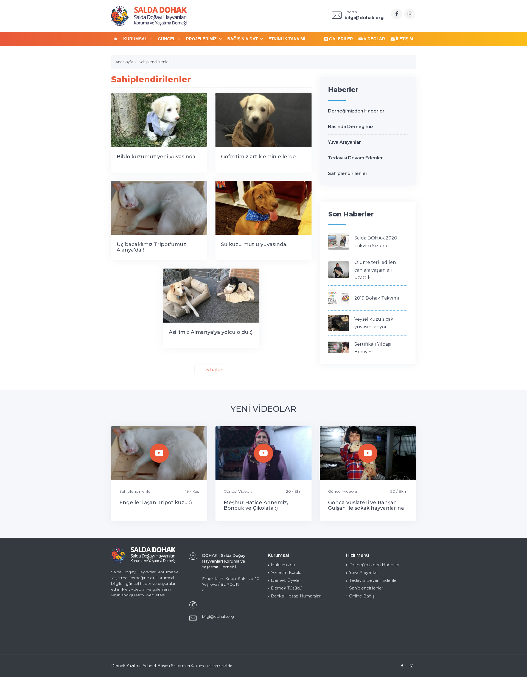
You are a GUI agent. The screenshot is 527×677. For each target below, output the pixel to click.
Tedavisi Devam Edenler (355, 157)
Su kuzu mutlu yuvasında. (254, 244)
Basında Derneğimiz (351, 126)
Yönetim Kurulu (286, 572)
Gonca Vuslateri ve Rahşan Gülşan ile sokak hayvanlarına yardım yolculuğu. (366, 508)
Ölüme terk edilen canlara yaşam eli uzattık (375, 270)
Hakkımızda (283, 564)
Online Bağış (361, 596)
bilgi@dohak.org (218, 616)
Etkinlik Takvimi (286, 38)
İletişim (404, 38)
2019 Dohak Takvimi (376, 298)
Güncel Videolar (239, 491)
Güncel (167, 38)
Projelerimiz (202, 38)
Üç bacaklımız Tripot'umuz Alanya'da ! (151, 247)
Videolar (374, 38)
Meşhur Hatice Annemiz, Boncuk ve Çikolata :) (256, 505)
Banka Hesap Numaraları (296, 596)
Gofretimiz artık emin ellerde (258, 157)
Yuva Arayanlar (344, 142)
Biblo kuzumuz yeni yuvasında (156, 157)
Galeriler (340, 38)
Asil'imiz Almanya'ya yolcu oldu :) (211, 332)
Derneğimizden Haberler (356, 111)
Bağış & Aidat (243, 38)
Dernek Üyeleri (286, 580)
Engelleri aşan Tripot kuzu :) (155, 503)
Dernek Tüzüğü (286, 588)
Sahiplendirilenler (348, 173)
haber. (215, 369)
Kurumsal (135, 38)
